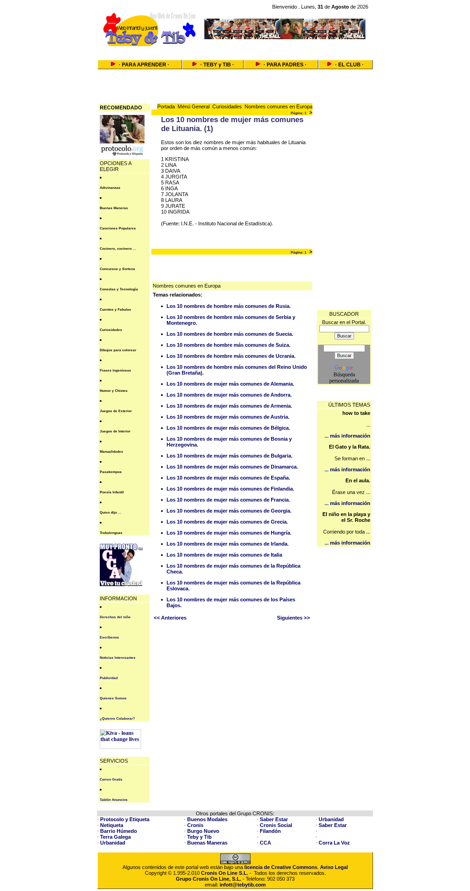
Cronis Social (276, 825)
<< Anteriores (170, 618)
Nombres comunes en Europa (278, 106)
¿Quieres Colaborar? (117, 718)
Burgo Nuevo (203, 831)
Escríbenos (109, 637)
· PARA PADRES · (285, 64)
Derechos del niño (115, 617)
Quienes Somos (113, 698)
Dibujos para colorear (118, 350)
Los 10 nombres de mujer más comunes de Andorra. (229, 395)
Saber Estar (274, 819)
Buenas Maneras (114, 208)
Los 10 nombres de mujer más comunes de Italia (224, 555)
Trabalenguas (111, 533)
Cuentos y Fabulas (115, 309)
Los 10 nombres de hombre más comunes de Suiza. (228, 345)
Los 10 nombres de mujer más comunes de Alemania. (230, 384)
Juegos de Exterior (116, 411)
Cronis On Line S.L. (224, 873)
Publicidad (109, 678)
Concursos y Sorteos (117, 269)
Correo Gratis (111, 779)
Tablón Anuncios (114, 800)
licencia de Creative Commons (280, 867)
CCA (265, 843)
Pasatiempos (111, 472)
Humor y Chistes (114, 391)
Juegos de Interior (115, 431)
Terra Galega (115, 837)
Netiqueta (111, 825)
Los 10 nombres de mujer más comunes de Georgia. (229, 511)
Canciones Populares (118, 228)
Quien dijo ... (110, 512)
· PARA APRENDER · (144, 64)
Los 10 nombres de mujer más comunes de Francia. (228, 500)
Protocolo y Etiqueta (124, 819)
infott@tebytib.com (243, 885)
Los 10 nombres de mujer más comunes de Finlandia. (230, 489)
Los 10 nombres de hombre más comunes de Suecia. (230, 334)
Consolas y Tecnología (119, 289)
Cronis (195, 825)
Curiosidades (111, 330)
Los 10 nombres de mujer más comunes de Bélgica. (228, 428)
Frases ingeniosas (115, 370)
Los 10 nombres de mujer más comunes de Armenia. (229, 406)
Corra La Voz (334, 843)
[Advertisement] (235, 50)
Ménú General (194, 106)
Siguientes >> (293, 618)
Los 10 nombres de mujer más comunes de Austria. (228, 417)
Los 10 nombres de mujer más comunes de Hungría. (229, 533)
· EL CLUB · (349, 64)
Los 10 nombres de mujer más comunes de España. (228, 478)
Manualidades (111, 451)
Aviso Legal (334, 867)
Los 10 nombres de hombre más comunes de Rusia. (229, 306)
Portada (166, 106)
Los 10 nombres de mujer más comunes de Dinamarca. (232, 467)
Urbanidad (331, 819)
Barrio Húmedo (118, 831)
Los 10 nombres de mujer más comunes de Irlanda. (228, 544)
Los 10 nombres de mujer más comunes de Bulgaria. (229, 456)
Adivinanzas (110, 188)
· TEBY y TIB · (217, 64)
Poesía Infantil (112, 492)
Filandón (270, 831)
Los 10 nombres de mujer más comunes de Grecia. (227, 522)
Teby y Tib (199, 837)
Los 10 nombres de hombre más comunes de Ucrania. (231, 356)
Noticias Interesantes (118, 657)
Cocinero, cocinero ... (118, 248)
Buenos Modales (207, 819)
